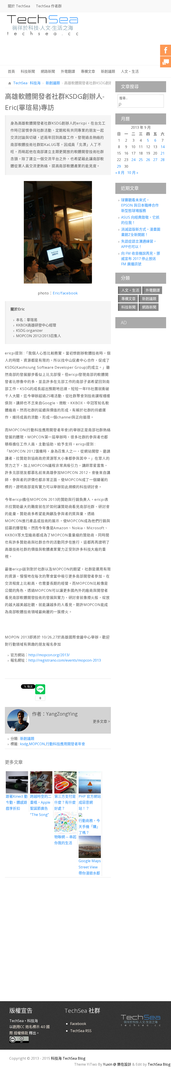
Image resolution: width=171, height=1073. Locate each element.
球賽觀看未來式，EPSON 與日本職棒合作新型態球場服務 (140, 205)
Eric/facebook (65, 293)
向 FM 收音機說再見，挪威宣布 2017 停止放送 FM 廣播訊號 (140, 258)
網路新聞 (48, 71)
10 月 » (132, 172)
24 (133, 159)
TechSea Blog (159, 1064)
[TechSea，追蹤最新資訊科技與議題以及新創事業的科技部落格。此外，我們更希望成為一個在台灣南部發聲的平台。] (43, 24)
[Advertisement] (85, 53)
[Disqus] (58, 935)
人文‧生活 (130, 71)
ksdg (24, 743)
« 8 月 (119, 172)
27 (155, 159)
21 (163, 153)
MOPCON (37, 743)
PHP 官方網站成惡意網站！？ (90, 802)
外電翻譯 (68, 71)
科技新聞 (28, 71)
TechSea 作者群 (49, 6)
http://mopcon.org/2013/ (49, 654)
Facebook (78, 1023)
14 (163, 146)
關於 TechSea (19, 6)
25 (141, 159)
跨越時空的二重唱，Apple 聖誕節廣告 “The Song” (40, 805)
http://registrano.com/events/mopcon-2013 (64, 660)
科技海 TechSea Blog (68, 1058)
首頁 (11, 71)
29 (119, 166)
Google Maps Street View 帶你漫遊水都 (90, 866)
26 (148, 159)
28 (163, 159)
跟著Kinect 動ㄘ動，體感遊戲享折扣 (17, 802)
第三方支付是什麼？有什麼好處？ (65, 802)
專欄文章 (88, 71)
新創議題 (108, 71)
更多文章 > (101, 721)
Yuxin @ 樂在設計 (117, 1064)
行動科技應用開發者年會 (65, 743)
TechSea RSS (81, 1030)
